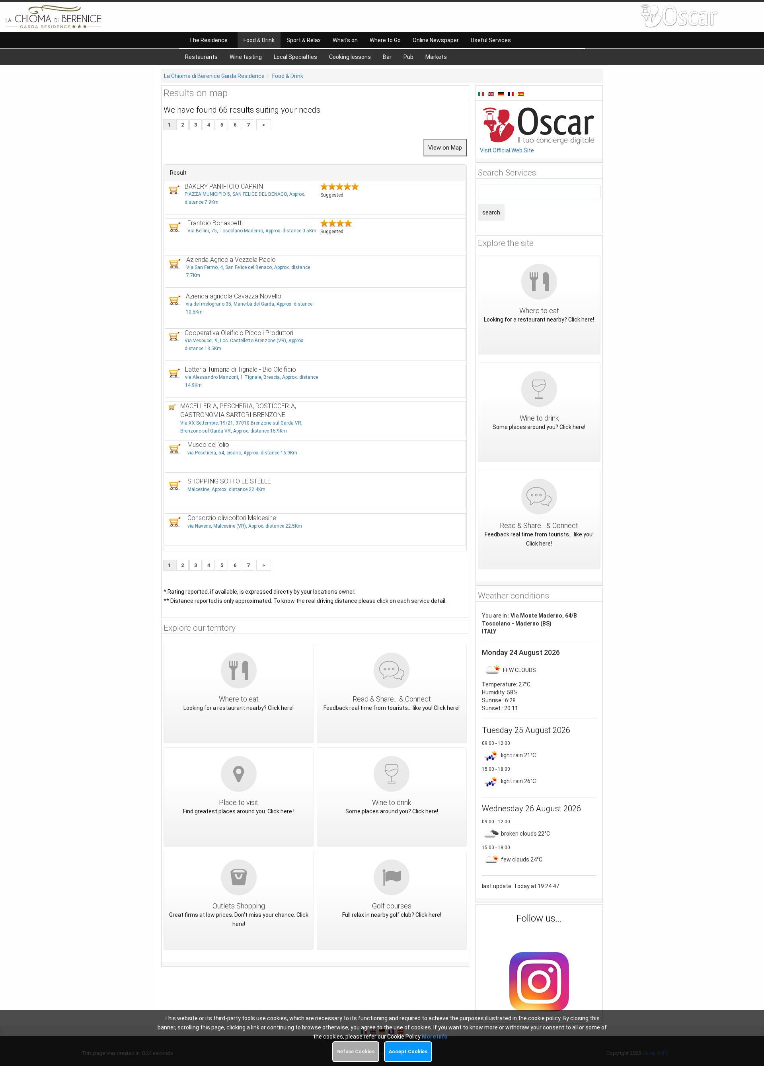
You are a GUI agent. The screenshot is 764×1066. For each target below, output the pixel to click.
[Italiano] (482, 93)
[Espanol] (521, 93)
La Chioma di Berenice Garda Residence (214, 76)
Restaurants (201, 57)
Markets (436, 57)
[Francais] (512, 93)
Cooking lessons (350, 57)
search (491, 212)
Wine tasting (246, 57)
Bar (387, 57)
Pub (408, 57)
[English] (492, 93)
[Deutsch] (502, 93)
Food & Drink (287, 76)
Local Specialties (295, 57)
